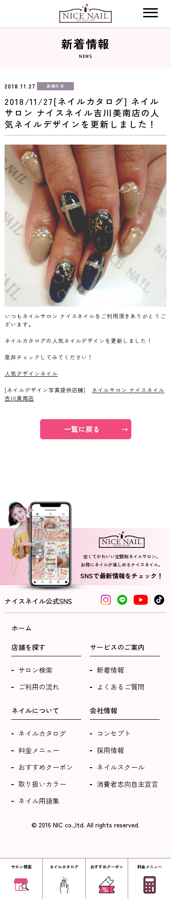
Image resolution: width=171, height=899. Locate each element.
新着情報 (110, 670)
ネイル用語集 (38, 800)
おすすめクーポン (45, 767)
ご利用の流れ (38, 686)
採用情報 (110, 750)
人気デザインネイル (31, 373)
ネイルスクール (121, 767)
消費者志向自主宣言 (127, 784)
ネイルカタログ (42, 733)
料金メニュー (38, 750)
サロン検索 (35, 670)
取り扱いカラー (42, 784)
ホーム (21, 628)
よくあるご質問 (121, 686)
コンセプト (114, 733)
